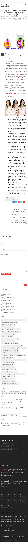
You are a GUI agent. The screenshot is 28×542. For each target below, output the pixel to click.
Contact (21, 540)
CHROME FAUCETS (5, 331)
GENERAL (3, 295)
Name (2, 239)
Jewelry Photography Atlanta (7, 350)
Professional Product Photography (9, 371)
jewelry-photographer (11, 348)
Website (3, 249)
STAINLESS (18, 374)
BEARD (13, 324)
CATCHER (19, 329)
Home (14, 22)
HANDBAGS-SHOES (5, 451)
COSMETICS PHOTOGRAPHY (7, 449)
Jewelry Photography (10, 197)
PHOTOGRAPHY (5, 355)
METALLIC (18, 352)
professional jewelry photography (9, 369)
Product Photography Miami (7, 364)
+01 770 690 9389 (12, 525)
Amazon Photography (20, 319)
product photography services (8, 367)
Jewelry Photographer (9, 61)
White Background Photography (8, 312)
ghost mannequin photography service (10, 343)
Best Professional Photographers (8, 329)
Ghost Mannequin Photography (8, 297)
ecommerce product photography (9, 338)
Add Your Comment (5, 254)
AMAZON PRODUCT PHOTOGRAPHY (8, 443)
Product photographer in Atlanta (8, 360)
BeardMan (3, 480)
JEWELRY (3, 348)
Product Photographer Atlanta (12, 199)
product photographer (20, 355)
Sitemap (7, 540)
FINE (18, 338)
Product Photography (5, 304)
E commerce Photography (7, 336)
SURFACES (4, 376)
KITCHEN (16, 350)
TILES (13, 376)
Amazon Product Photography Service (9, 322)
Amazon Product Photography (7, 292)
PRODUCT (12, 355)
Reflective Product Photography (8, 309)
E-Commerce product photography (9, 334)
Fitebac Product (4, 469)
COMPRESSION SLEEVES (15, 331)
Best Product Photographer (7, 327)
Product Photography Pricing (7, 307)
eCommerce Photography (6, 294)
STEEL (23, 374)
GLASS (21, 345)
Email (2, 244)
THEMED (9, 376)
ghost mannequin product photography (10, 345)
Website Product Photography (7, 310)
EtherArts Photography (14, 537)
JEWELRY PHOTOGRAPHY (6, 446)
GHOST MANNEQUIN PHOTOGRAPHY (9, 445)
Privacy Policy (13, 540)
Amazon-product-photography (8, 319)
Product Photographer (6, 303)
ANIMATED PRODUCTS (6, 324)
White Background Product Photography (10, 383)
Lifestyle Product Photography (7, 301)
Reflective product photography (8, 374)
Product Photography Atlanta (7, 306)
